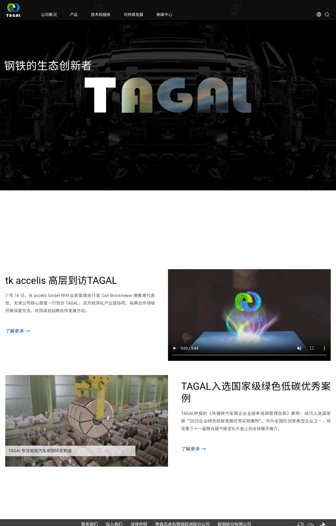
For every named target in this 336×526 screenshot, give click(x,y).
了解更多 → (17, 331)
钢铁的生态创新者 (48, 65)
